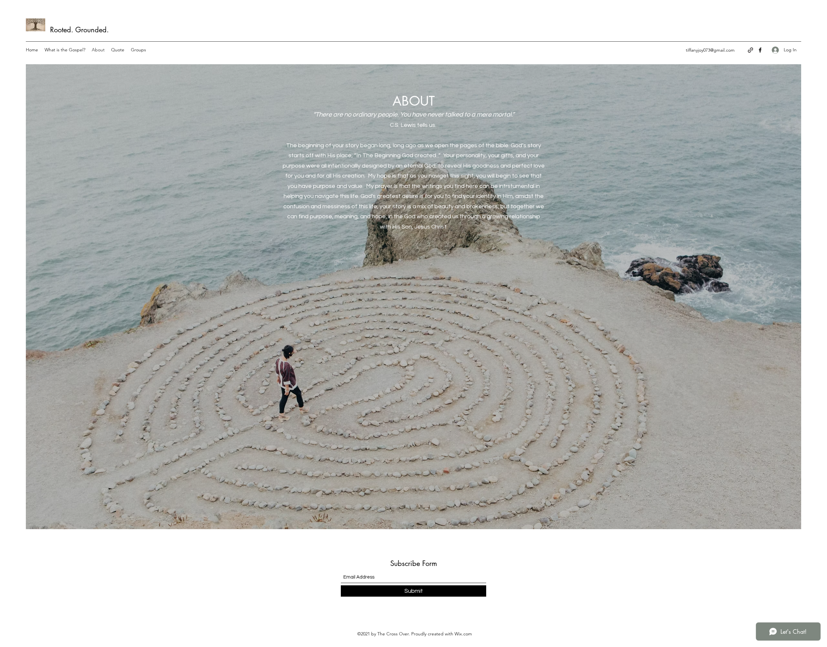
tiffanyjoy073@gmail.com (710, 50)
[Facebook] (760, 50)
